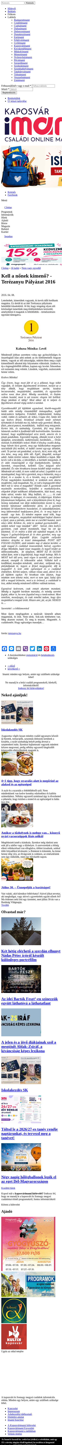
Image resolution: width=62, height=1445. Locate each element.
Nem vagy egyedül (31, 268)
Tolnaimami (20, 74)
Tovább (5, 905)
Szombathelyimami (23, 68)
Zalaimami (19, 80)
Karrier (4, 232)
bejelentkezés (47, 655)
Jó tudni (15, 268)
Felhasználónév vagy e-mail (16, 85)
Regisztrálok (14, 98)
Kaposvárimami (22, 45)
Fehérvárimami (21, 40)
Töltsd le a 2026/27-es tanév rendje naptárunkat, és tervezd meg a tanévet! (29, 1133)
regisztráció (32, 655)
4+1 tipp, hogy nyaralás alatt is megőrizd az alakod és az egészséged (29, 782)
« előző (11, 666)
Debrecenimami (22, 31)
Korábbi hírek (8, 1188)
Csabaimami (20, 25)
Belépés (12, 11)
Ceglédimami (20, 23)
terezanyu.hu (14, 633)
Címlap (5, 268)
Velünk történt (15, 1434)
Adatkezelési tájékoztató (20, 1414)
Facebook (12, 195)
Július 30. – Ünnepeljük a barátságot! (25, 887)
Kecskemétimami (22, 48)
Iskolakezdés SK (12, 729)
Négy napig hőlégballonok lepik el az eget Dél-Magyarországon (28, 1179)
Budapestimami (22, 20)
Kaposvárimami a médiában (22, 1431)
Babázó (5, 229)
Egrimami (19, 37)
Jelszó (5, 89)
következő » (14, 668)
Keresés (12, 192)
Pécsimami (19, 60)
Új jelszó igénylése (17, 101)
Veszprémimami (22, 77)
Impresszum (14, 1411)
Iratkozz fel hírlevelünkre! (31, 688)
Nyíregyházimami (23, 57)
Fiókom (11, 14)
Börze (4, 223)
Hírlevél (12, 8)
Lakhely (12, 17)
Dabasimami (20, 28)
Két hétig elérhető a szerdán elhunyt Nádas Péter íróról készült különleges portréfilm (30, 955)
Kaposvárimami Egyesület (21, 1428)
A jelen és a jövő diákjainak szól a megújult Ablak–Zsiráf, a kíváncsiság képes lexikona (28, 1046)
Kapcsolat (13, 1408)
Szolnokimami (21, 66)
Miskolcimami (21, 51)
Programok (6, 211)
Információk (7, 214)
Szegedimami (21, 63)
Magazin (5, 226)
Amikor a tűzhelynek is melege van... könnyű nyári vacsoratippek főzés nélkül (30, 834)
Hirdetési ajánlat (16, 1417)
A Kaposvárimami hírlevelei (22, 1425)
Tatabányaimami (22, 71)
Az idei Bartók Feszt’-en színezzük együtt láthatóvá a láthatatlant (29, 1001)
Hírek (4, 217)
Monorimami (20, 54)
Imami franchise (16, 1420)
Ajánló (4, 220)
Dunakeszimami (22, 34)
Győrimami (19, 43)
